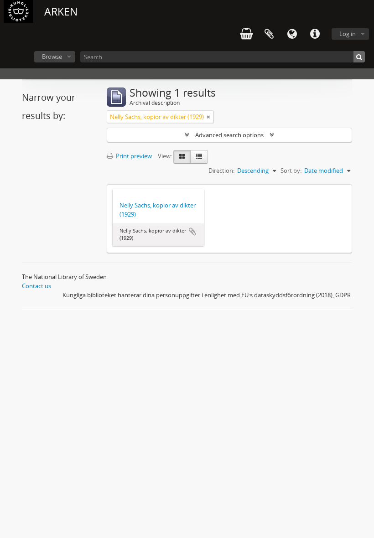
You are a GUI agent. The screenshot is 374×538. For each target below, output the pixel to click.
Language (291, 34)
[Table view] (199, 157)
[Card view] (182, 157)
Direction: (221, 170)
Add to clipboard (192, 231)
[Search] (359, 56)
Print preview (133, 156)
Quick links (314, 34)
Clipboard (269, 34)
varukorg (246, 34)
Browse (52, 56)
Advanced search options (229, 135)
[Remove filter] (208, 116)
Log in (347, 34)
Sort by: (290, 170)
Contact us (36, 286)
